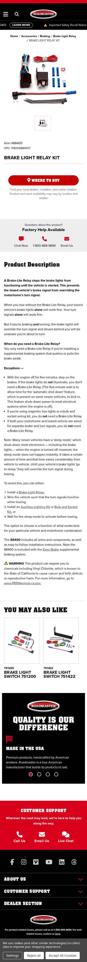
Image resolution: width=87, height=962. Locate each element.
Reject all (34, 955)
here (57, 934)
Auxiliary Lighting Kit (35, 507)
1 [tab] (31, 774)
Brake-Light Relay (31, 492)
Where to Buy (45, 180)
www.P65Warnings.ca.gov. (22, 583)
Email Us (67, 245)
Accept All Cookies (62, 955)
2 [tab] (39, 774)
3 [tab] (48, 774)
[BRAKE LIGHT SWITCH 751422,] (61, 641)
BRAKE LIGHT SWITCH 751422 (59, 674)
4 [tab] (56, 774)
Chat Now (21, 245)
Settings (12, 955)
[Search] (16, 14)
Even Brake (51, 549)
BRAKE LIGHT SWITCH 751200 (20, 674)
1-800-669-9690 (44, 245)
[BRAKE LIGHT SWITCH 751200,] (21, 641)
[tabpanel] (43, 752)
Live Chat (65, 841)
